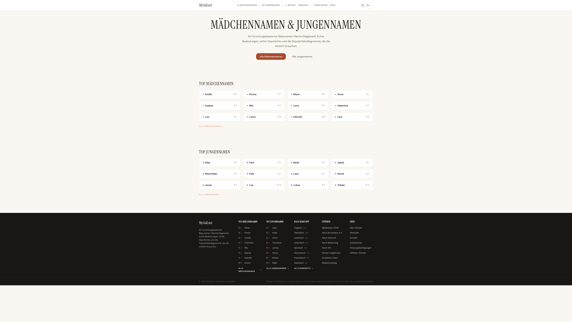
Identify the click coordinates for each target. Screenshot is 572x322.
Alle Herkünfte (302, 268)
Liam (271, 227)
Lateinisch (301, 237)
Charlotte (245, 242)
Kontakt (353, 237)
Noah (271, 232)
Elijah (271, 262)
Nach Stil (326, 247)
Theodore (274, 242)
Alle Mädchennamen (271, 56)
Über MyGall (356, 227)
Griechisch (301, 242)
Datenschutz (356, 242)
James (272, 247)
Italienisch (300, 262)
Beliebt (292, 5)
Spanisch (300, 247)
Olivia (244, 227)
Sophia (244, 252)
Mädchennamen (248, 5)
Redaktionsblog (329, 262)
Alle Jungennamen (302, 56)
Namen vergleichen (331, 252)
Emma (244, 232)
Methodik (354, 232)
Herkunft (303, 5)
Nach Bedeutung (330, 242)
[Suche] (362, 5)
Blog (332, 5)
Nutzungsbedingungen (361, 247)
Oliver (272, 237)
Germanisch (302, 252)
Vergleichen (321, 5)
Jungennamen (272, 5)
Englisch (300, 227)
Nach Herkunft (329, 237)
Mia (243, 247)
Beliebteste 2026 (330, 227)
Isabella (245, 257)
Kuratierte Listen (330, 257)
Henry (272, 252)
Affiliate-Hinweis (358, 252)
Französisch (301, 257)
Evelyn (244, 262)
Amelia (244, 237)
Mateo (272, 257)
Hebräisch (301, 232)
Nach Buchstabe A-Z (332, 232)
